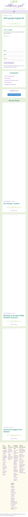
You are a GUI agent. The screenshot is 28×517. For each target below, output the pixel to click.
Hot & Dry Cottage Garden (13, 495)
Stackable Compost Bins (5, 468)
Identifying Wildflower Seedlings (16, 457)
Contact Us (2, 515)
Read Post (14, 210)
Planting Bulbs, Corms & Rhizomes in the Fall (16, 469)
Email (5, 54)
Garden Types (7, 78)
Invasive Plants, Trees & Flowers (21, 455)
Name (5, 50)
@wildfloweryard (14, 90)
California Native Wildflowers (13, 491)
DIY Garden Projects (9, 76)
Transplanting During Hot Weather (22, 466)
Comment (7, 35)
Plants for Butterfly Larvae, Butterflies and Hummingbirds (14, 500)
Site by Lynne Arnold (9, 515)
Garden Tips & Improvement (11, 80)
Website (5, 58)
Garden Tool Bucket (4, 464)
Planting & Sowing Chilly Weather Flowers (13, 316)
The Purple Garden (11, 203)
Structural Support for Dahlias (12, 430)
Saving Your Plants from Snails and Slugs (10, 457)
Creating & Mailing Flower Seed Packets (5, 458)
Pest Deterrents (8, 82)
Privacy (23, 514)
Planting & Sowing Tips (10, 84)
